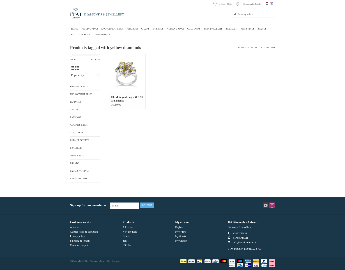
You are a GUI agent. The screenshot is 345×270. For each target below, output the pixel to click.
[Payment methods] (183, 261)
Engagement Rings (112, 29)
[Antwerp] (97, 13)
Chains (145, 29)
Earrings (158, 29)
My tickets (180, 236)
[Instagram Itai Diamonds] (272, 205)
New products (130, 231)
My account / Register (252, 4)
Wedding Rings (89, 29)
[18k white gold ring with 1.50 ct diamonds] (127, 73)
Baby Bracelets (213, 29)
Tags (249, 47)
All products (129, 227)
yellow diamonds (264, 47)
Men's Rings (247, 29)
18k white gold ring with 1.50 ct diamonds (127, 99)
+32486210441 (240, 238)
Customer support (79, 245)
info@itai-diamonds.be (244, 242)
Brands (261, 29)
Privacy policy (77, 236)
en (271, 3)
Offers (126, 236)
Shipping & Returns (80, 240)
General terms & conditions (84, 231)
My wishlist (181, 240)
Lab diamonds (101, 34)
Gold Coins (194, 29)
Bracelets (232, 29)
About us (74, 227)
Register (179, 227)
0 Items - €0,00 (226, 4)
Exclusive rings (80, 34)
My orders (180, 231)
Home (74, 29)
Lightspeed (115, 261)
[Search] (233, 14)
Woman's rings (175, 29)
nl (267, 3)
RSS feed (127, 245)
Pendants (132, 29)
